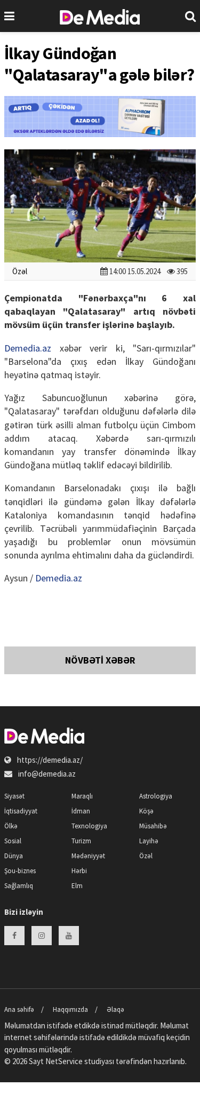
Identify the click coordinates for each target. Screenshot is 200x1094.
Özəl (19, 271)
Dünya (13, 855)
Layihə (148, 840)
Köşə (146, 811)
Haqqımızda (70, 1009)
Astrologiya (155, 796)
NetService (64, 1061)
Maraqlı (82, 796)
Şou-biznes (20, 870)
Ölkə (11, 826)
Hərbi (79, 870)
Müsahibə (153, 826)
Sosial (12, 840)
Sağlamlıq (18, 885)
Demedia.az (27, 348)
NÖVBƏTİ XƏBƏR (100, 660)
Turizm (81, 840)
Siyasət (14, 796)
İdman (80, 811)
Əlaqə (115, 1009)
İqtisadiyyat (20, 811)
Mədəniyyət (88, 855)
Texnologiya (89, 826)
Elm (77, 885)
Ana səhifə (19, 1009)
